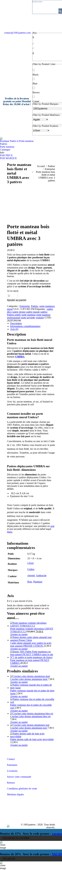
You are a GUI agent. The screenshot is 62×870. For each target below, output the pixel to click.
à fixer (30, 563)
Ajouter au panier (16, 300)
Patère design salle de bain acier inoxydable (32, 739)
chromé (31, 575)
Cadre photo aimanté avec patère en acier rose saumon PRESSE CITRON (30, 644)
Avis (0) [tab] (14, 329)
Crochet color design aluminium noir (29, 728)
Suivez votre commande (19, 776)
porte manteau (28, 314)
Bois (29, 581)
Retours (11, 782)
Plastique (37, 581)
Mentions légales (15, 794)
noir (52, 526)
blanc (9, 531)
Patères (34, 306)
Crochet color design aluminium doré (29, 679)
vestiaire (40, 317)
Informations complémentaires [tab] (25, 326)
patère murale (33, 312)
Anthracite (41, 575)
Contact (11, 759)
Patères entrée (14, 314)
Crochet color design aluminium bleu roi (30, 716)
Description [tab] (16, 323)
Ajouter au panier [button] (19, 634)
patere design (19, 312)
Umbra (30, 569)
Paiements (12, 765)
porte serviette (28, 317)
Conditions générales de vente (22, 788)
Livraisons (12, 771)
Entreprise (25, 306)
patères (43, 312)
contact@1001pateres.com (17, 32)
